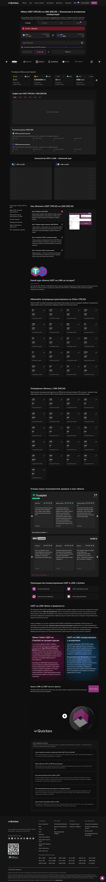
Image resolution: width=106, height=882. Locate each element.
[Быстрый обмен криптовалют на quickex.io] (13, 2)
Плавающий (40, 52)
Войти (94, 3)
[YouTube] (27, 838)
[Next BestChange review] (97, 557)
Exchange (28, 23)
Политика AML (89, 831)
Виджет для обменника (60, 826)
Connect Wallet (85, 3)
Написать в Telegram (75, 826)
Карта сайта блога (44, 848)
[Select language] (78, 3)
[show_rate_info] (48, 52)
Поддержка (68, 3)
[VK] (21, 838)
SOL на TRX (42, 860)
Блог (40, 832)
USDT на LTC (82, 858)
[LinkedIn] (12, 838)
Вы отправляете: (45, 34)
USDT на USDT (42, 863)
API (55, 829)
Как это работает (43, 824)
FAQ (40, 826)
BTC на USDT (52, 860)
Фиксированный (27, 52)
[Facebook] (24, 838)
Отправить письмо (74, 824)
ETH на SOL (72, 860)
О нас (40, 829)
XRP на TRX (52, 863)
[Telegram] (9, 838)
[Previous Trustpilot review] (32, 516)
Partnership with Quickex (60, 824)
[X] (15, 838)
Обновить (34, 28)
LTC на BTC (92, 863)
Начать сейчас (94, 689)
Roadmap (41, 834)
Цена (30, 3)
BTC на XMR (42, 858)
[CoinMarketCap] (33, 838)
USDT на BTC (82, 863)
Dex (61, 23)
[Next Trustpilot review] (97, 516)
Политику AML (62, 47)
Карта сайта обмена (44, 837)
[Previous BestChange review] (32, 557)
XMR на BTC (92, 860)
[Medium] (18, 838)
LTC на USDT (62, 860)
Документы (59, 3)
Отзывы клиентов (14, 219)
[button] (65, 716)
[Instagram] (30, 838)
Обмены (24, 3)
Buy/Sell (44, 23)
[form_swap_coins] (53, 35)
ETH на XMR (92, 858)
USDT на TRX (82, 860)
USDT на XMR (52, 858)
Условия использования (52, 47)
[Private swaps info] (80, 22)
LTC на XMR (72, 858)
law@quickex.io (59, 880)
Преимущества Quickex (16, 222)
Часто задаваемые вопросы (17, 229)
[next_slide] (99, 62)
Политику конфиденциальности (75, 47)
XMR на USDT (62, 858)
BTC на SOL (72, 863)
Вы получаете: (81, 34)
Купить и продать (39, 3)
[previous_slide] (6, 62)
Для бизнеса (50, 3)
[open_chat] (102, 878)
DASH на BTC (62, 863)
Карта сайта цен (43, 851)
